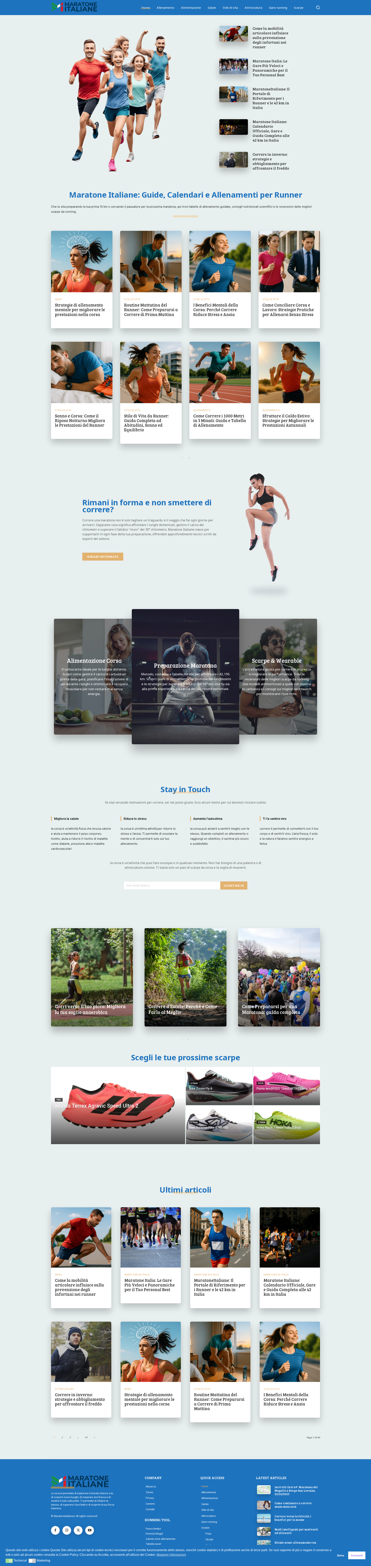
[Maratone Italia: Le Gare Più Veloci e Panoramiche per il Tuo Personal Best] (233, 66)
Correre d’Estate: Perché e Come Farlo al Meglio (182, 1009)
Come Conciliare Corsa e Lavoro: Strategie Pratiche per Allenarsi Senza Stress (288, 309)
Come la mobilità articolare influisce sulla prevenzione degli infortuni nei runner (270, 37)
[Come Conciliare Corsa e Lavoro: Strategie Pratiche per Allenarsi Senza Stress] (289, 261)
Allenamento (202, 410)
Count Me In (234, 885)
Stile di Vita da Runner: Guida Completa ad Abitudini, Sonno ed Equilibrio (146, 423)
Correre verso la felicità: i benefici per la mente (293, 1518)
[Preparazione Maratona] (185, 676)
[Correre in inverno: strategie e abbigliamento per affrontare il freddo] (233, 159)
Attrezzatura (64, 1389)
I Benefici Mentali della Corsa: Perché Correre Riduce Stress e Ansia (215, 309)
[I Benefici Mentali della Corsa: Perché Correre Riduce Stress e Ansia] (220, 261)
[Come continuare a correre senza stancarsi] (264, 1505)
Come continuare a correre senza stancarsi (293, 1504)
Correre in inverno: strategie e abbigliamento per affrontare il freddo (271, 161)
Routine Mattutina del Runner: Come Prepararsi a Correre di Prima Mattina (151, 309)
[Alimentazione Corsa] (94, 677)
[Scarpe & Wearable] (276, 677)
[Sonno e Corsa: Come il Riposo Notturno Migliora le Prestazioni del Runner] (81, 372)
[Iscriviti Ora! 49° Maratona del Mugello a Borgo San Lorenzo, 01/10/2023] (264, 1489)
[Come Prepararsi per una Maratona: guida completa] (279, 977)
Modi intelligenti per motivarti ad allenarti (296, 1531)
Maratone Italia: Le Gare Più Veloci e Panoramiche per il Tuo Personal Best (270, 67)
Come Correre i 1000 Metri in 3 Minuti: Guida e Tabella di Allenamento (219, 420)
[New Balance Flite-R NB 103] (219, 1125)
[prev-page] (181, 458)
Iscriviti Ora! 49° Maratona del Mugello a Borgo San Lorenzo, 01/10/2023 (296, 1490)
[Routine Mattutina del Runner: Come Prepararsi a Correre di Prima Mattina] (151, 261)
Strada (194, 1083)
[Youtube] (89, 1530)
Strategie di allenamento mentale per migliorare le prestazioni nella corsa (80, 309)
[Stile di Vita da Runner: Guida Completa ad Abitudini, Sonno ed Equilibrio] (151, 372)
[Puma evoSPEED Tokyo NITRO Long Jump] (286, 1086)
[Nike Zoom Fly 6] (219, 1086)
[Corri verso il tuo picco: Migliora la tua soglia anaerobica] (92, 977)
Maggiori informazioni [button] (171, 1554)
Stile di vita (132, 299)
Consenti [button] (357, 1555)
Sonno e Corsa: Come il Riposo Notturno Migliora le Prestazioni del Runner (80, 420)
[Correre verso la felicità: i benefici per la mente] (264, 1518)
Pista (260, 1083)
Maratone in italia (136, 1274)
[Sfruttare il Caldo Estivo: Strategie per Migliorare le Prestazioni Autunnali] (289, 372)
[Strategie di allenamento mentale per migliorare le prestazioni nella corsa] (81, 261)
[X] (78, 1530)
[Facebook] (55, 1530)
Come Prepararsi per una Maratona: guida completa (271, 1009)
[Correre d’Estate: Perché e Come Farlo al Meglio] (185, 977)
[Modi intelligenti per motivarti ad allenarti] (264, 1531)
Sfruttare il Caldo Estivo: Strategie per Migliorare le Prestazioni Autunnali (288, 420)
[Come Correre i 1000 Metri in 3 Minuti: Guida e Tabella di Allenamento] (220, 372)
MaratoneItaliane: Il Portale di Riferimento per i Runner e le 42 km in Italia (271, 98)
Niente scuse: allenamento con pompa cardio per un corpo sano (297, 1544)
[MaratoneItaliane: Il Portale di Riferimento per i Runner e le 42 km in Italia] (233, 94)
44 (86, 1437)
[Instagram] (66, 1530)
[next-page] (189, 458)
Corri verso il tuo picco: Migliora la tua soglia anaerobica (90, 1009)
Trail (58, 1100)
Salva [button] (340, 1555)
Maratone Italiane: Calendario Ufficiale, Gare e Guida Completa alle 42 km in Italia (271, 131)
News (58, 299)
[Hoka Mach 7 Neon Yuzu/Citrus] (286, 1125)
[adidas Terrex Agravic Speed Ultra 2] (118, 1105)
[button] (318, 7)
